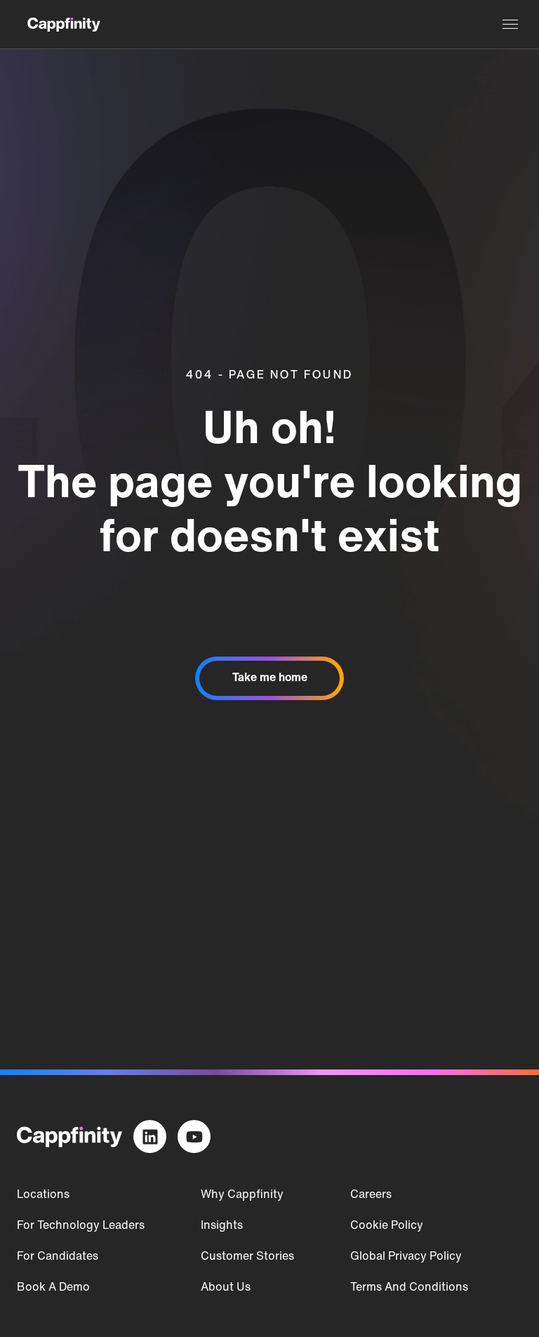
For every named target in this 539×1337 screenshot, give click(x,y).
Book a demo (53, 1287)
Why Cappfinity (242, 1195)
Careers (371, 1195)
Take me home (269, 678)
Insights (222, 1226)
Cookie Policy (386, 1226)
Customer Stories (247, 1257)
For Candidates (57, 1257)
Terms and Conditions (409, 1287)
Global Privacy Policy (406, 1257)
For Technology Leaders (81, 1226)
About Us (226, 1287)
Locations (43, 1195)
